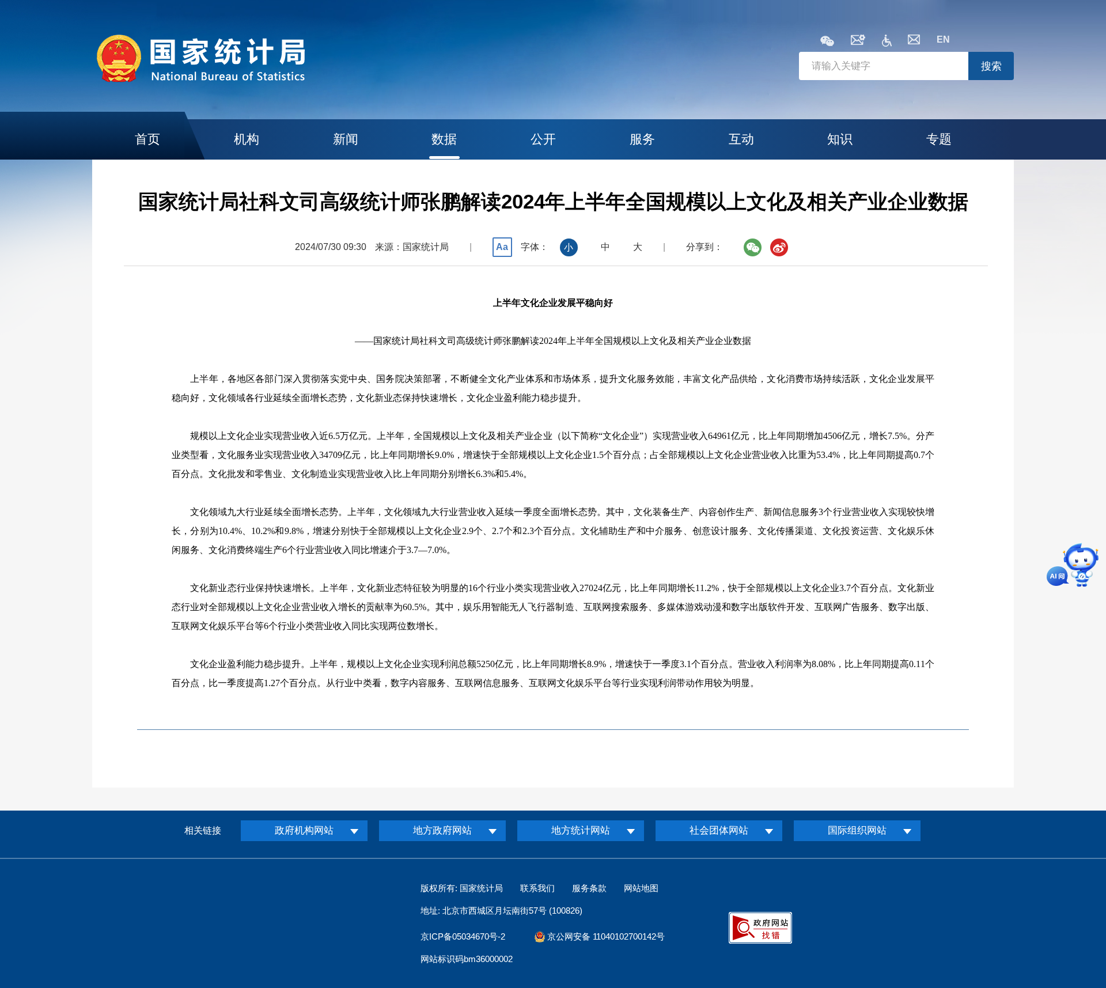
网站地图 (641, 888)
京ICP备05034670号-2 (463, 936)
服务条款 (589, 888)
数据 (444, 139)
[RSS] (858, 42)
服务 (642, 139)
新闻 (345, 139)
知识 (840, 139)
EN (943, 39)
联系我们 (537, 888)
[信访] (914, 41)
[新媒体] (827, 42)
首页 (147, 139)
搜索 (991, 66)
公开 (543, 139)
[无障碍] (887, 43)
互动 (741, 139)
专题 (939, 139)
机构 (246, 139)
